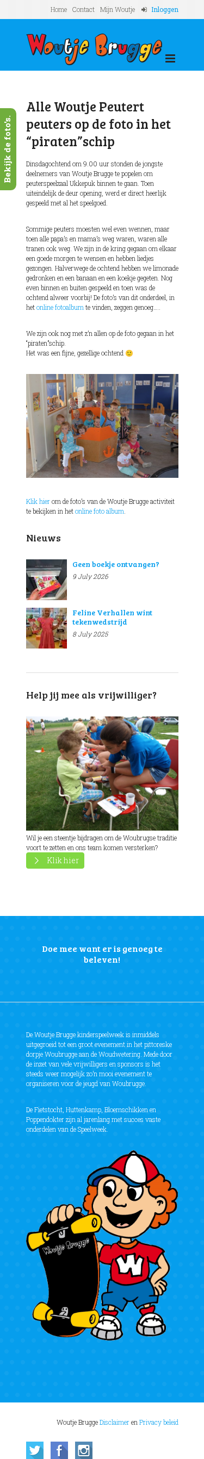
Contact (83, 9)
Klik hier (38, 501)
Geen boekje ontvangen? (115, 564)
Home (59, 9)
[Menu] (170, 59)
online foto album (99, 511)
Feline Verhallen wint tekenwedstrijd (112, 617)
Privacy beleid (158, 1422)
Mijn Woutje (117, 9)
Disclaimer (114, 1422)
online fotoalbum (60, 307)
